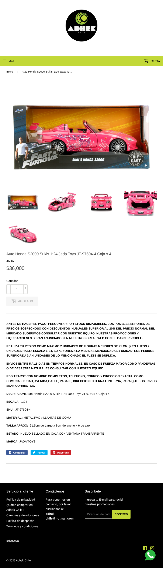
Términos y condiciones (22, 526)
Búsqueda (12, 540)
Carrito (155, 61)
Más (11, 61)
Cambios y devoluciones (22, 515)
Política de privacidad (20, 499)
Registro (121, 514)
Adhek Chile (23, 560)
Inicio (9, 71)
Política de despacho (20, 520)
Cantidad (12, 281)
